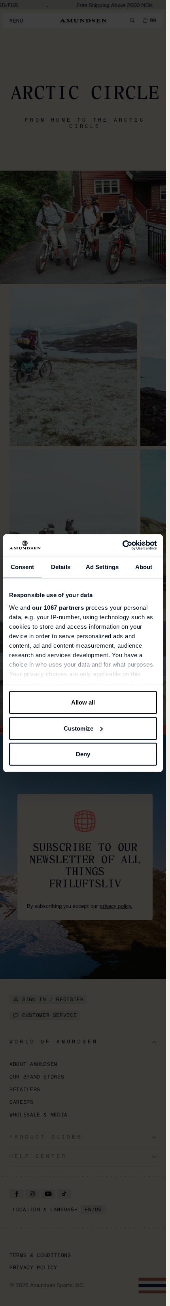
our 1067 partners (58, 607)
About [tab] (144, 567)
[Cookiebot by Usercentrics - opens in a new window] (122, 545)
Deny (83, 754)
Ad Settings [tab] (102, 567)
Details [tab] (60, 567)
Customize (78, 728)
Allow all (83, 702)
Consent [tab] (22, 567)
